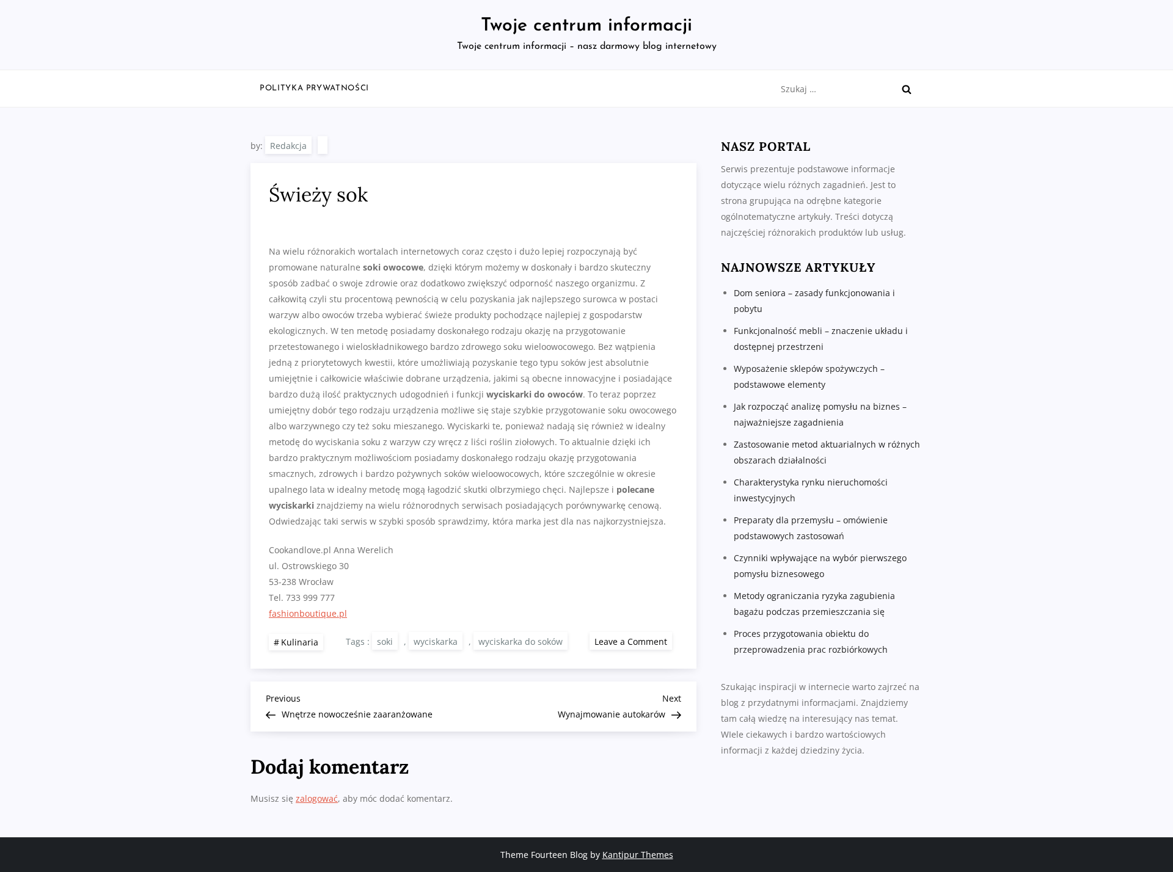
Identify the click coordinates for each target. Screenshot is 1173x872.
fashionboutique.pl (308, 613)
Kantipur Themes (637, 854)
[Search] (907, 89)
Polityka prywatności (314, 88)
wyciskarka (436, 641)
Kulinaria (299, 642)
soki (385, 641)
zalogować (317, 798)
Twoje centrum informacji (586, 25)
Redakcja (288, 145)
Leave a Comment (633, 641)
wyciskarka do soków (520, 641)
